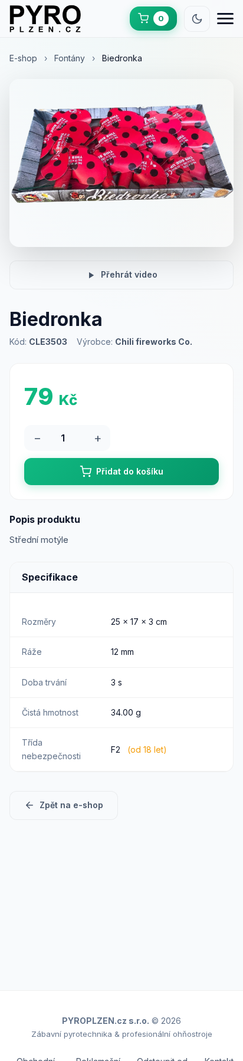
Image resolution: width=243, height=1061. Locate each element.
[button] (153, 18)
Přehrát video (129, 274)
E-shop (23, 58)
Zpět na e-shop (71, 805)
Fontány (69, 58)
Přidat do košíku (129, 471)
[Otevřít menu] (225, 19)
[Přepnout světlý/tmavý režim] (197, 19)
